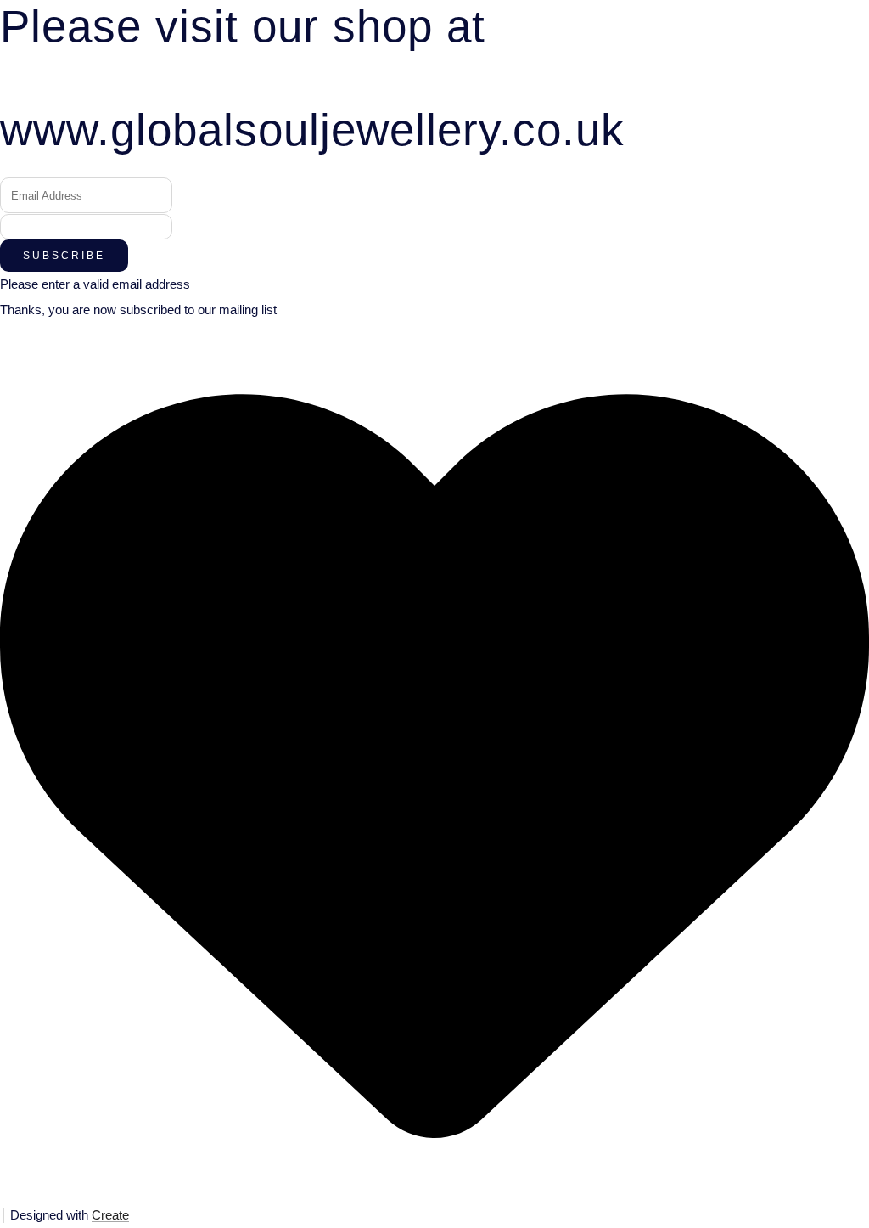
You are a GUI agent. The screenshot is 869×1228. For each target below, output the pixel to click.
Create (110, 1215)
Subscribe (64, 256)
